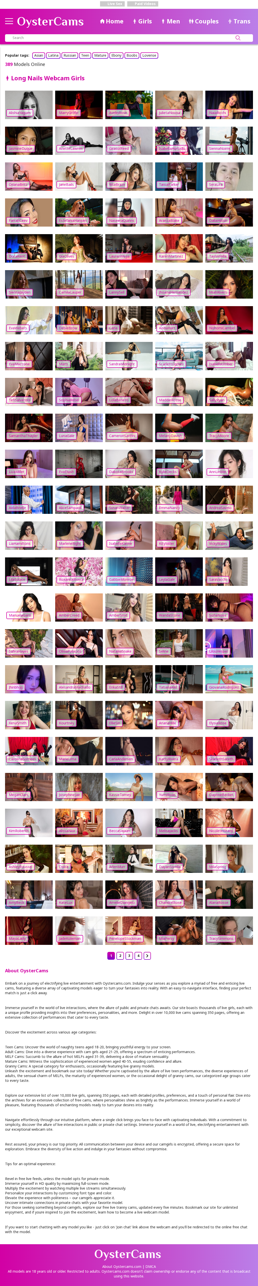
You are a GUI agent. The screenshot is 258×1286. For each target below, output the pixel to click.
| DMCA (149, 1266)
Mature (100, 55)
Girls (145, 21)
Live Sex (114, 3)
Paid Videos (145, 3)
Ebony (116, 55)
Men (173, 21)
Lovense (149, 55)
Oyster (50, 21)
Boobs (131, 55)
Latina (53, 55)
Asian (38, 55)
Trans (242, 21)
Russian (69, 55)
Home (114, 21)
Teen (85, 55)
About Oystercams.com (121, 1266)
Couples (207, 21)
